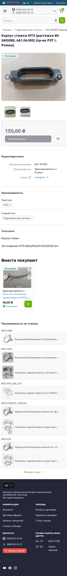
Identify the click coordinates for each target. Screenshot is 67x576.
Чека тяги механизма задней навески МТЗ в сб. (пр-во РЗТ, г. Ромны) (17, 295)
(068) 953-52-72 (14, 544)
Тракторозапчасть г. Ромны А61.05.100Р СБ (16, 290)
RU (6, 485)
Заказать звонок (16, 550)
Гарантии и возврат (46, 514)
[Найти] (62, 20)
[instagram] (15, 568)
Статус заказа (43, 520)
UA (27, 2)
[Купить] (28, 304)
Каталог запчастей (13, 520)
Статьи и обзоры (12, 525)
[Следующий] (59, 77)
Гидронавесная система (28, 29)
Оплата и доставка (43, 2)
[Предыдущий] (7, 77)
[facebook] (10, 568)
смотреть (40, 177)
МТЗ (5, 204)
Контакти (8, 509)
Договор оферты (12, 514)
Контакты (61, 2)
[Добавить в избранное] (58, 139)
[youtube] (4, 568)
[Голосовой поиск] (56, 20)
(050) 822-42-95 (14, 538)
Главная (6, 29)
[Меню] (5, 11)
